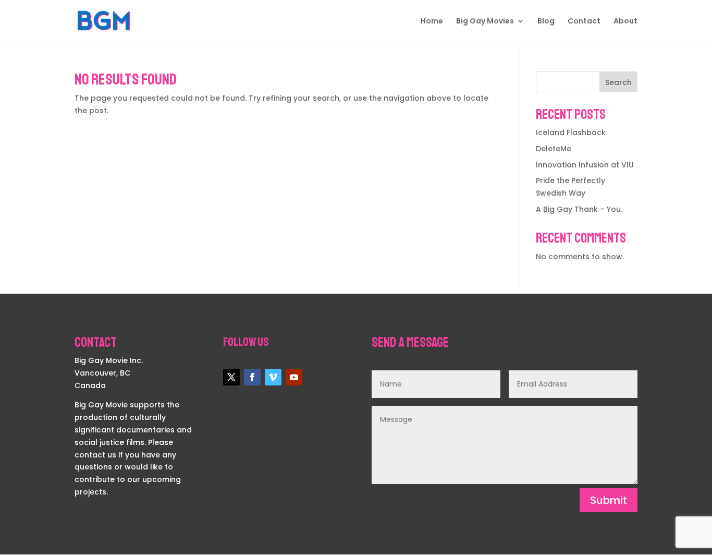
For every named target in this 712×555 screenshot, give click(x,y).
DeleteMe (553, 148)
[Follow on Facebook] (252, 377)
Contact (584, 21)
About (625, 21)
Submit (608, 500)
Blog (546, 21)
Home (432, 21)
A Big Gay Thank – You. (579, 209)
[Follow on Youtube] (294, 377)
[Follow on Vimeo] (273, 377)
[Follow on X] (231, 377)
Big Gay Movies (485, 21)
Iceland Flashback (571, 132)
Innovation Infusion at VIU (585, 165)
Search (618, 82)
